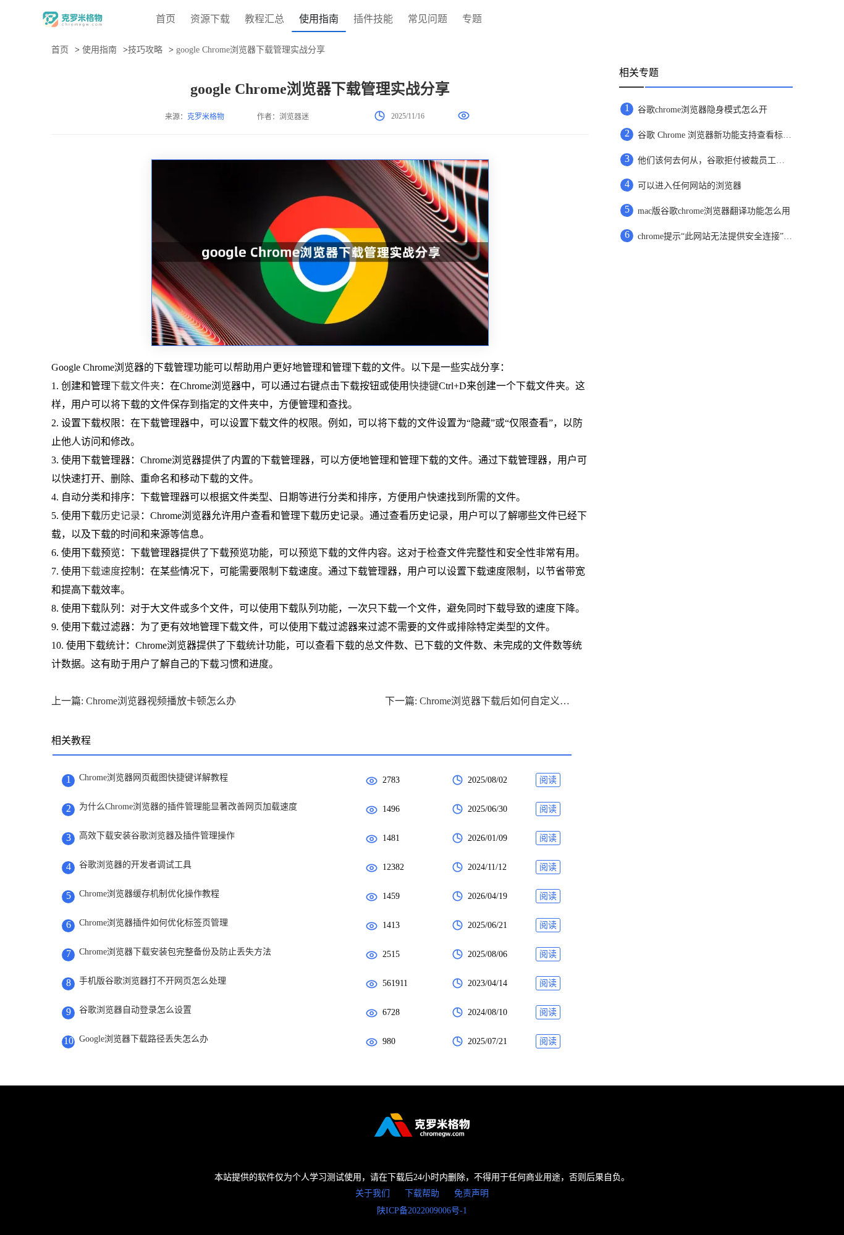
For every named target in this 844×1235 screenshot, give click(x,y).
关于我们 (372, 1193)
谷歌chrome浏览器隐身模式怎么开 (702, 109)
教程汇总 (264, 19)
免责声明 (471, 1193)
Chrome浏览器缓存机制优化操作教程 (149, 893)
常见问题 (427, 19)
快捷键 (424, 386)
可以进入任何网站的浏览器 (689, 185)
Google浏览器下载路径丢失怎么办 (143, 1038)
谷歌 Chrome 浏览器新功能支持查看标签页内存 (715, 135)
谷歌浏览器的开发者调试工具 (135, 864)
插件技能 (373, 19)
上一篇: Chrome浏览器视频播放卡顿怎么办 (143, 701)
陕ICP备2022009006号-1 (422, 1210)
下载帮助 (422, 1193)
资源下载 (210, 19)
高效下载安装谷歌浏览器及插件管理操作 (157, 835)
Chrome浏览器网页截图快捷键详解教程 (153, 777)
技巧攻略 (145, 49)
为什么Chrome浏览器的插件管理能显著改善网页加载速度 (188, 806)
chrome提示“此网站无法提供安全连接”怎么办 (715, 236)
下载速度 (100, 571)
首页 (165, 19)
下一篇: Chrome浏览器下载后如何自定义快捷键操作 (477, 701)
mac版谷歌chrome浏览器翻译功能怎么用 (714, 211)
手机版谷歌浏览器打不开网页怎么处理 (152, 980)
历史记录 (120, 515)
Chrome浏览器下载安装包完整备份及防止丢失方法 (175, 951)
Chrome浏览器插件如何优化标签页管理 (153, 922)
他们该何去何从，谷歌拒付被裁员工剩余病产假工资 (715, 160)
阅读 (548, 780)
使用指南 (319, 19)
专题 (472, 19)
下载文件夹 (135, 386)
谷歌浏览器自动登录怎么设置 (135, 1009)
